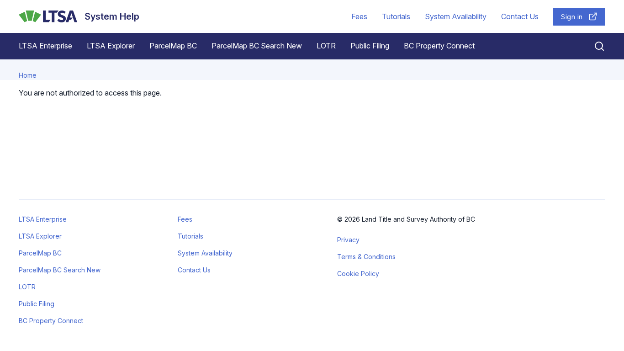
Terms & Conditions (366, 257)
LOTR (326, 45)
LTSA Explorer (111, 45)
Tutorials (396, 16)
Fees (359, 16)
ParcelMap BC (173, 45)
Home (28, 75)
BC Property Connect (439, 45)
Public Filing (369, 45)
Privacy (348, 240)
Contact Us (520, 16)
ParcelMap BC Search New (257, 45)
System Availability (456, 16)
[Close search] (593, 46)
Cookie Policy (358, 273)
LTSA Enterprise (45, 45)
